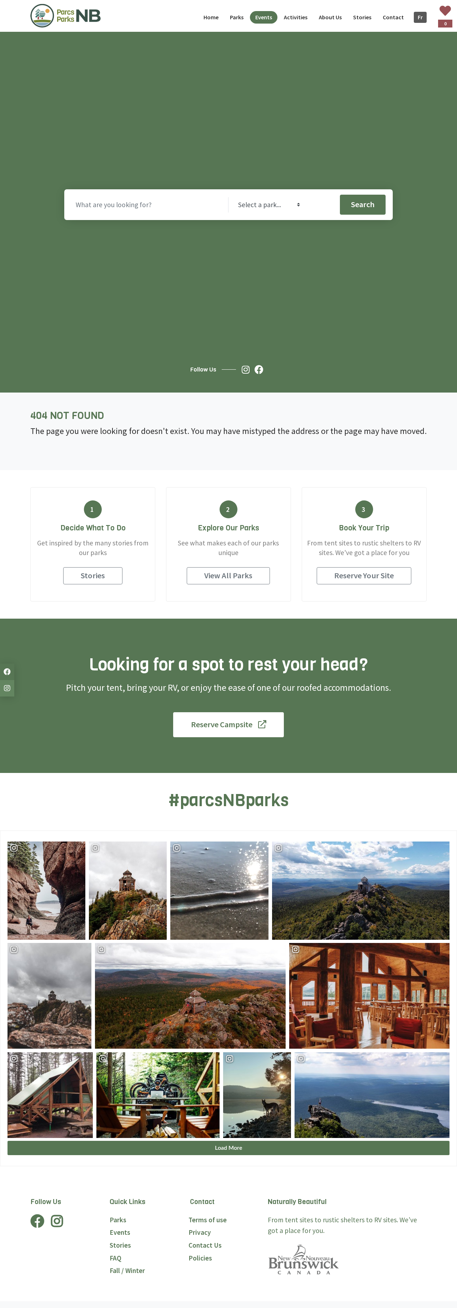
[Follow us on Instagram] (247, 370)
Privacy (200, 1232)
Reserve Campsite (221, 724)
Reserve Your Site (364, 575)
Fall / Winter (127, 1270)
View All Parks (228, 575)
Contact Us (205, 1245)
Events (120, 1232)
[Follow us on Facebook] (261, 370)
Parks (118, 1219)
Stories (93, 575)
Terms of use (208, 1219)
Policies (200, 1258)
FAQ (115, 1258)
